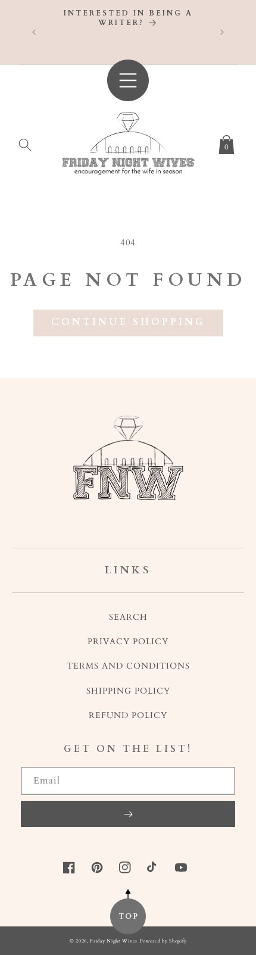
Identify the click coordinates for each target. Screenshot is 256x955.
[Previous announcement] (34, 32)
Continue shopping (128, 322)
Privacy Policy (128, 641)
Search (128, 617)
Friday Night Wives (114, 941)
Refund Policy (128, 715)
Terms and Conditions (128, 666)
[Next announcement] (222, 32)
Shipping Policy (128, 691)
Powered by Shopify (163, 941)
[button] (25, 142)
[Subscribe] (128, 814)
